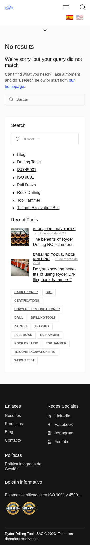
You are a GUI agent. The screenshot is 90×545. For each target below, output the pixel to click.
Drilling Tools (29, 162)
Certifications (26, 300)
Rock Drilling (28, 192)
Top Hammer (28, 200)
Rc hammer (49, 335)
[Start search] (11, 99)
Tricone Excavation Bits (38, 208)
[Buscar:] (45, 139)
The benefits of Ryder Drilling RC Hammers (53, 242)
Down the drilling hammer (37, 309)
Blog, (39, 229)
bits (49, 292)
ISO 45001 (26, 170)
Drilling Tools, (49, 255)
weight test (24, 360)
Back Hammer (26, 292)
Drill (18, 317)
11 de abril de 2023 (52, 233)
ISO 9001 (25, 177)
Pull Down (26, 185)
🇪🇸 (70, 17)
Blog (21, 154)
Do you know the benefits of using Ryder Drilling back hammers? (54, 274)
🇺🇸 (80, 17)
